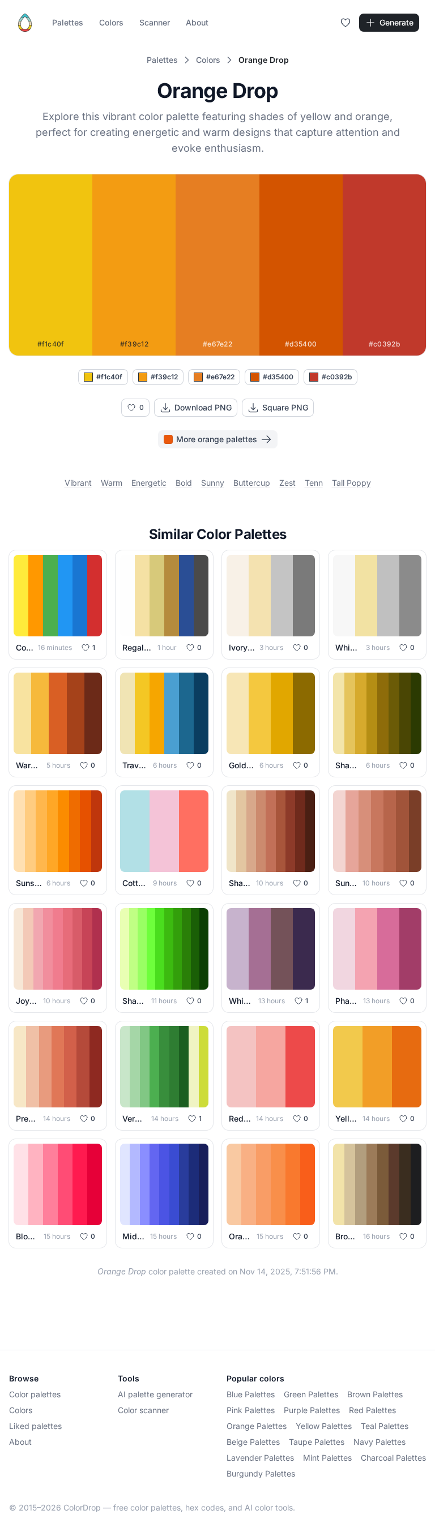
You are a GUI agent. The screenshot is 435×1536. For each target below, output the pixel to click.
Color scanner (143, 1410)
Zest (287, 482)
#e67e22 (220, 377)
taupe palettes (316, 1442)
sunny (212, 482)
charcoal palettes (393, 1457)
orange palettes (257, 1426)
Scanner (154, 22)
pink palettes (251, 1410)
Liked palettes (35, 1426)
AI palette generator (155, 1394)
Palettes (67, 22)
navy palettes (379, 1442)
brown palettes (375, 1394)
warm (111, 482)
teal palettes (384, 1426)
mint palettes (327, 1457)
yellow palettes (324, 1426)
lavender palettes (260, 1457)
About (197, 22)
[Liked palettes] (345, 23)
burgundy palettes (261, 1473)
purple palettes (312, 1410)
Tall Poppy (351, 482)
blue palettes (251, 1394)
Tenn (314, 482)
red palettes (372, 1410)
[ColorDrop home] (25, 23)
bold (184, 482)
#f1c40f (109, 377)
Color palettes (35, 1394)
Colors (111, 22)
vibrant (78, 482)
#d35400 (278, 377)
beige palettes (253, 1442)
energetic (149, 482)
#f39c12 (164, 377)
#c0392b (337, 377)
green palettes (311, 1394)
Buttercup (251, 482)
